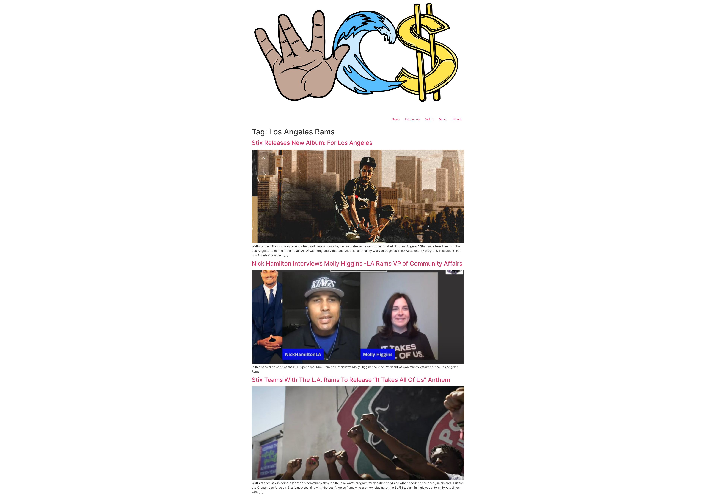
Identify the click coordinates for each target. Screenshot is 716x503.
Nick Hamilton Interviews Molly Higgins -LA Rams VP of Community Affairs (357, 263)
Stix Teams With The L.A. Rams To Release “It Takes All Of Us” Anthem (351, 379)
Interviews (412, 119)
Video (429, 119)
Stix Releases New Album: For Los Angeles (312, 142)
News (396, 119)
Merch (457, 119)
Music (443, 119)
